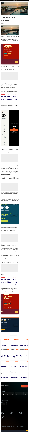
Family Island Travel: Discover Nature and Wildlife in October (14, 367)
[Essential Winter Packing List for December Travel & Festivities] (14, 341)
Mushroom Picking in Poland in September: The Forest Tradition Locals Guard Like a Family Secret (9, 98)
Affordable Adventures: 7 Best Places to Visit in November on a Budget (5, 378)
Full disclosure (15, 427)
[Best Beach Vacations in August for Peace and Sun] (24, 351)
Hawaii (2, 411)
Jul (3, 394)
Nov (21, 394)
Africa (27, 339)
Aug (7, 394)
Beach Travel (17, 349)
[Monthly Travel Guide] (14, 0)
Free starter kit (2, 417)
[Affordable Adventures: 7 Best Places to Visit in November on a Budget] (5, 374)
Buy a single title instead (14, 131)
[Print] (16, 335)
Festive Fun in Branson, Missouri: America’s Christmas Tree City (4, 345)
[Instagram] (1, 404)
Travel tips (2, 418)
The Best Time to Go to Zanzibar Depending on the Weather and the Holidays (23, 367)
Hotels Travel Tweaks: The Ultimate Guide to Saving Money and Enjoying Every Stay (4, 367)
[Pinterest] (6, 404)
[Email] (15, 335)
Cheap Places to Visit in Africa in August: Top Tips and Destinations (24, 345)
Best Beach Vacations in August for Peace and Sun (24, 355)
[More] (18, 335)
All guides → (2, 413)
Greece (2, 412)
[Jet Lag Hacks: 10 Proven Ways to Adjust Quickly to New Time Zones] (14, 374)
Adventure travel (11, 411)
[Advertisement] (9, 76)
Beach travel (11, 412)
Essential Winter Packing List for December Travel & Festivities (14, 345)
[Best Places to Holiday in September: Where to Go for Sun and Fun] (14, 351)
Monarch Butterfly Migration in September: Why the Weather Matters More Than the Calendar (15, 99)
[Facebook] (3, 404)
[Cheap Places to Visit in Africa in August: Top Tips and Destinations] (24, 341)
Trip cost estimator (3, 416)
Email (2, 326)
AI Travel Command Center (21, 411)
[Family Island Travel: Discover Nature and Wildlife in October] (14, 363)
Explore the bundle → (5, 220)
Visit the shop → (20, 413)
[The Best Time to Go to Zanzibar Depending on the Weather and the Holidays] (24, 363)
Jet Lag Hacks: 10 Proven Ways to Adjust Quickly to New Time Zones (14, 378)
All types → (11, 413)
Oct (16, 394)
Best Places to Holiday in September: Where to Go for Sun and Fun (14, 356)
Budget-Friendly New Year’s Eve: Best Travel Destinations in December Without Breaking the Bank (5, 356)
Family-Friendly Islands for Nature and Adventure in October (24, 378)
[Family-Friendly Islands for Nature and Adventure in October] (24, 374)
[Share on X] (14, 335)
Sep (12, 394)
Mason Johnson (21, 356)
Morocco (20, 412)
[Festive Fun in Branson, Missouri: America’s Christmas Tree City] (5, 341)
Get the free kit (24, 386)
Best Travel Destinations (6, 339)
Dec (25, 394)
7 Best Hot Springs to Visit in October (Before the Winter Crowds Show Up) (3, 98)
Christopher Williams (2, 23)
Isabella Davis (12, 357)
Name (2, 323)
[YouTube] (4, 404)
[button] (27, 430)
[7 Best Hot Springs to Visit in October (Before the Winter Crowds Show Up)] (3, 94)
